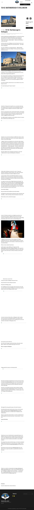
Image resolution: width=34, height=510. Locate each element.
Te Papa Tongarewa (12, 47)
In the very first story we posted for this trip (8, 36)
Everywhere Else (17, 33)
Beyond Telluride (9, 33)
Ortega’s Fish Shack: (4, 419)
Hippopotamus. (12, 388)
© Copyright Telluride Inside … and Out (13, 508)
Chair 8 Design (24, 508)
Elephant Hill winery (14, 410)
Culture (13, 33)
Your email (27, 25)
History (21, 33)
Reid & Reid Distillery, (14, 444)
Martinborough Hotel (6, 471)
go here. (9, 284)
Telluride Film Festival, (19, 182)
